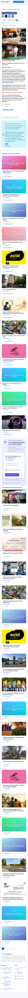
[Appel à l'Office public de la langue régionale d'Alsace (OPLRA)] (14, 167)
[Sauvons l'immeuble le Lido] (14, 284)
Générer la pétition (13, 474)
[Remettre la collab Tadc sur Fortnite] (14, 425)
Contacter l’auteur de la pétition (10, 117)
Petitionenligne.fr (5, 1)
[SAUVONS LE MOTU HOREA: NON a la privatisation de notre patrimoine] (14, 191)
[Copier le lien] (12, 16)
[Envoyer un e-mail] (9, 16)
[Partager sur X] (6, 16)
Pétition (4, 20)
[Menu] (26, 2)
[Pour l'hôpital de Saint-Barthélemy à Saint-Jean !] (14, 238)
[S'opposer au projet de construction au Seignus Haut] (14, 331)
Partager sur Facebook (10, 13)
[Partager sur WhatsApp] (2, 16)
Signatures (14, 20)
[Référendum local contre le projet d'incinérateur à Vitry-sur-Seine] (14, 262)
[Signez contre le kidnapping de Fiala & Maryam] (14, 379)
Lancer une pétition (18, 1)
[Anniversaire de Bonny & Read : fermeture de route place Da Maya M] (14, 355)
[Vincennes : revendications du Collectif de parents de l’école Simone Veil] (14, 403)
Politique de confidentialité (9, 25)
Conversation (7, 22)
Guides (4, 965)
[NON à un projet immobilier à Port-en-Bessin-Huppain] (14, 214)
